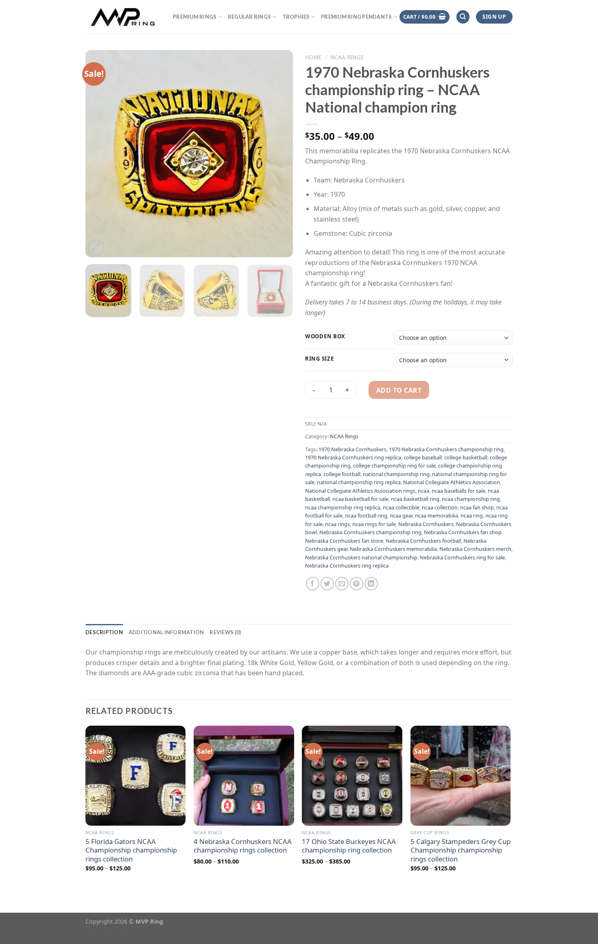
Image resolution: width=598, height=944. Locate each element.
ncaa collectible (401, 507)
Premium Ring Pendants (356, 16)
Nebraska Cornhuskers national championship (361, 557)
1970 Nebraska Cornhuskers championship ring (446, 449)
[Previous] (99, 153)
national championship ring (396, 474)
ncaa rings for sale (374, 524)
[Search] (462, 17)
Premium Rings (194, 16)
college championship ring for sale (394, 465)
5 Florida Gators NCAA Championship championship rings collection (131, 850)
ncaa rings (337, 524)
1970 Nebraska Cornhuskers (352, 449)
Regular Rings (249, 16)
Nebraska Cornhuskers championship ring (370, 532)
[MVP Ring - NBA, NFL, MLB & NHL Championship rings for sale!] (123, 16)
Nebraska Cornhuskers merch (475, 548)
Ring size (319, 359)
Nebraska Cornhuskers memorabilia (393, 548)
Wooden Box (325, 336)
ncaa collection (440, 507)
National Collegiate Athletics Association (451, 482)
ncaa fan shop (477, 507)
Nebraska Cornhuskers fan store (344, 540)
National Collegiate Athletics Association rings (360, 490)
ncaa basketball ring (415, 498)
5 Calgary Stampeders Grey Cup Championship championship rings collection (460, 850)
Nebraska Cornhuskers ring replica (346, 565)
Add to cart (398, 390)
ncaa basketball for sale (360, 498)
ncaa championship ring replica (342, 507)
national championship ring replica (359, 482)
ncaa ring (472, 515)
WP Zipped (120, 929)
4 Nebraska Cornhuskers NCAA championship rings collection (243, 846)
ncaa (423, 490)
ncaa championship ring (471, 498)
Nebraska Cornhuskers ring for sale (462, 557)
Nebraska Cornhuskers (426, 524)
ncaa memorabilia (436, 515)
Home (313, 57)
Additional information (166, 632)
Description (104, 632)
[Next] (278, 153)
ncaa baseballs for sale (458, 490)
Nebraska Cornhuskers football (423, 540)
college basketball (465, 457)
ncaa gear (401, 515)
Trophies (296, 16)
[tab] (104, 632)
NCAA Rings (346, 57)
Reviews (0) (225, 632)
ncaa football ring (366, 515)
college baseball (423, 457)
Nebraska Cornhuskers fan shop (463, 532)
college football (341, 474)
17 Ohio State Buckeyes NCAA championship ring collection (349, 846)
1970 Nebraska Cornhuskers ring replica (353, 457)
